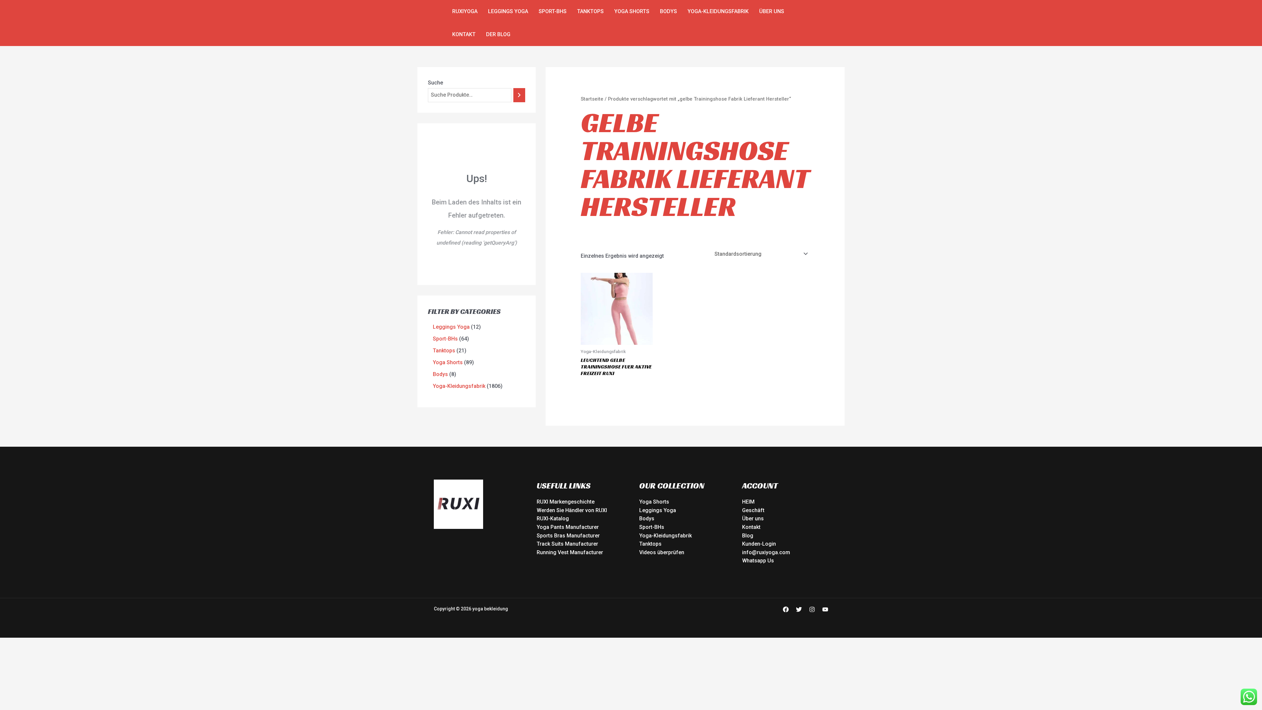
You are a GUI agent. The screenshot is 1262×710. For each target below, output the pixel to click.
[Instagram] (812, 609)
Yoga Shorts (631, 11)
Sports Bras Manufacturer (568, 535)
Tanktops (590, 11)
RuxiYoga (465, 11)
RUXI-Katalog (553, 518)
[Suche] (519, 95)
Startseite (592, 99)
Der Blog (498, 34)
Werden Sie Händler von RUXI (572, 510)
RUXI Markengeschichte (566, 502)
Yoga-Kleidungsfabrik (718, 11)
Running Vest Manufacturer (570, 552)
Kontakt (464, 34)
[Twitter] (799, 609)
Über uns (771, 11)
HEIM (748, 502)
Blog (747, 535)
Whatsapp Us (758, 560)
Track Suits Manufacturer (567, 544)
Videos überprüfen (661, 552)
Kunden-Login (759, 544)
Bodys (668, 11)
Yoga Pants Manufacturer (568, 527)
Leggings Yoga (508, 11)
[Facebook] (786, 609)
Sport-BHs (553, 11)
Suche (435, 83)
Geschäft (753, 510)
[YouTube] (825, 609)
